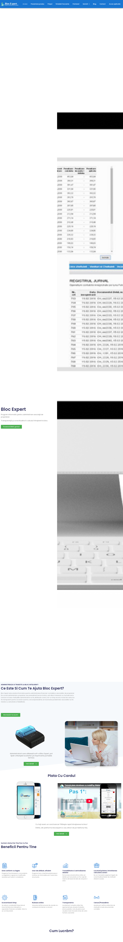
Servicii (85, 4)
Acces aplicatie (114, 4)
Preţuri (50, 4)
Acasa (25, 4)
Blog (94, 4)
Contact (103, 4)
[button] (11, 427)
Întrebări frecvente (62, 4)
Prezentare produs (37, 4)
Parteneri (76, 4)
